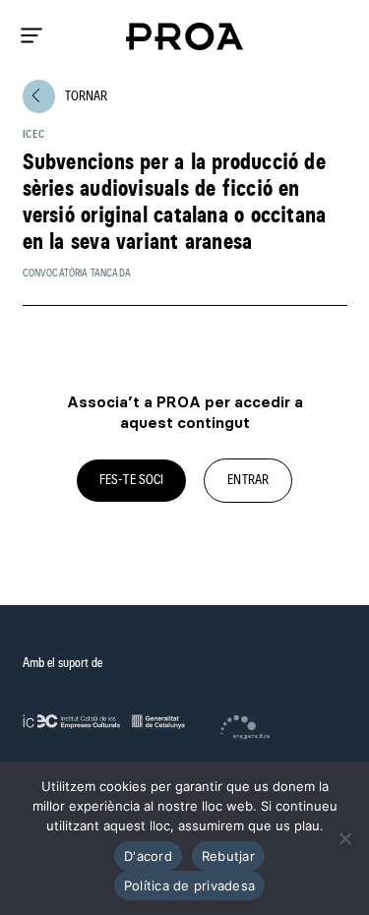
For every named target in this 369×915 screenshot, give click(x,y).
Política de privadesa (189, 885)
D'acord (148, 856)
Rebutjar (228, 856)
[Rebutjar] (344, 838)
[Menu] (31, 35)
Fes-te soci (131, 480)
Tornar (69, 95)
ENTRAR (248, 480)
